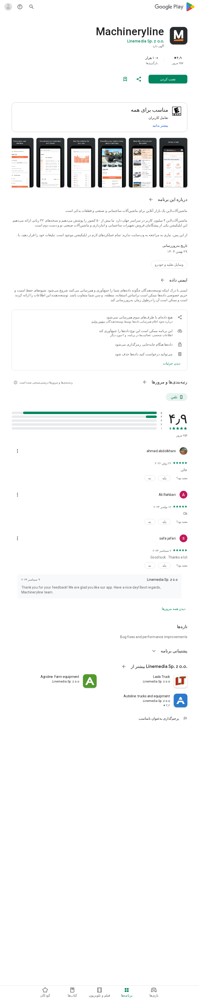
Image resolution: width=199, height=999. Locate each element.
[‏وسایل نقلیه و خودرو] (169, 264)
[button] (173, 162)
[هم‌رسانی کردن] (139, 79)
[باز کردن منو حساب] (8, 7)
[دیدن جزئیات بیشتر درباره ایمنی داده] (171, 363)
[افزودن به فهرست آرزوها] (125, 79)
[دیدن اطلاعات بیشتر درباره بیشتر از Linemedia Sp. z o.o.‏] (124, 666)
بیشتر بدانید (160, 125)
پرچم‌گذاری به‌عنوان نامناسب (163, 718)
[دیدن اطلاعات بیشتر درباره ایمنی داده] (162, 280)
